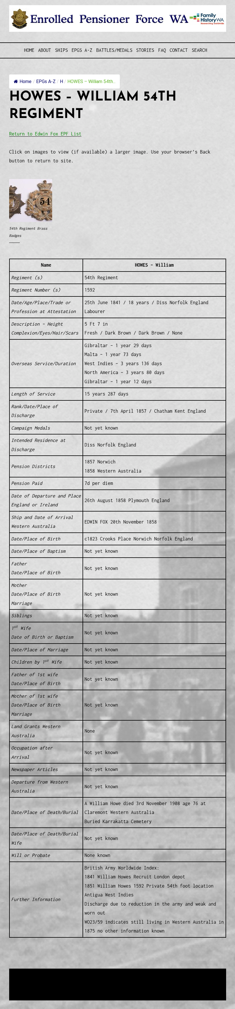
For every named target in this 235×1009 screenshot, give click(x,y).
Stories (145, 50)
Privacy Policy (56, 988)
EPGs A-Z (82, 50)
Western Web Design (74, 981)
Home (29, 50)
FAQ (162, 50)
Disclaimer (26, 988)
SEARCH (199, 50)
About (44, 50)
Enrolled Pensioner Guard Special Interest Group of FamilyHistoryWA (146, 973)
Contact (179, 50)
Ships (61, 50)
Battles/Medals (114, 50)
